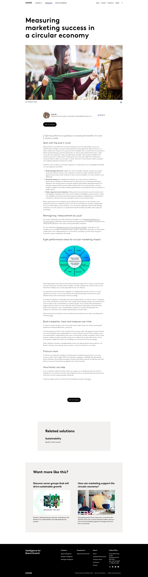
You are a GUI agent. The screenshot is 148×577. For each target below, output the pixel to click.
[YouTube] (115, 567)
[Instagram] (110, 567)
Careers (103, 3)
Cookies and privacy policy (114, 573)
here (51, 315)
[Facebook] (113, 567)
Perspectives (48, 3)
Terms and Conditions (100, 573)
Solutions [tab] (38, 3)
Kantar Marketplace (61, 3)
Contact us (111, 3)
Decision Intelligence (67, 556)
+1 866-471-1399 (114, 563)
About (97, 3)
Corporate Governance (99, 556)
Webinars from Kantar (83, 553)
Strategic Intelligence (67, 559)
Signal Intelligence (66, 553)
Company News (97, 559)
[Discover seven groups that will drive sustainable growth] (51, 502)
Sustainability (53, 439)
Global (117, 3)
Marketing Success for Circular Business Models (71, 227)
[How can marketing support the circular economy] (96, 502)
